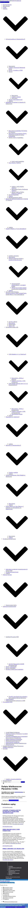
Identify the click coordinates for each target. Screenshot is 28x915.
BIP (9, 869)
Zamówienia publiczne (14, 867)
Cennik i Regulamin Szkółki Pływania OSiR (16, 664)
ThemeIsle (9, 878)
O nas (4, 7)
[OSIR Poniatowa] (10, 0)
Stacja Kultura (10, 744)
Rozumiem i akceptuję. (10, 907)
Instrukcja (14, 98)
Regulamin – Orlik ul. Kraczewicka (17, 409)
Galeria (11, 101)
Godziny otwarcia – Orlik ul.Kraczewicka (18, 412)
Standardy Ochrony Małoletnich (14, 871)
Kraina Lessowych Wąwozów (14, 739)
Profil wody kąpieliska (17, 161)
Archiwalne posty (14, 800)
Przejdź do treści (5, 881)
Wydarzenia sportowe (12, 572)
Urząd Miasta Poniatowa (13, 732)
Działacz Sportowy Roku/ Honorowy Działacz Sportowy (13, 746)
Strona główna (7, 4)
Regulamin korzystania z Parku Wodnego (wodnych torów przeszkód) (18, 135)
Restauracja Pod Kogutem (13, 740)
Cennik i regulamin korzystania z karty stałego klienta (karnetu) (18, 697)
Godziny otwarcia (14, 256)
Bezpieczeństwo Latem (15, 197)
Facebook (9, 862)
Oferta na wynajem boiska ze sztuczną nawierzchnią (18, 288)
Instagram (9, 865)
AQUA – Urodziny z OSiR (16, 70)
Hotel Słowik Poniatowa (12, 742)
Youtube (9, 864)
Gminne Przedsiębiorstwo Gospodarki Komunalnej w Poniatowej (16, 737)
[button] (7, 882)
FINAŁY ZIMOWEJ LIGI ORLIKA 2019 (13, 848)
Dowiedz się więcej (17, 824)
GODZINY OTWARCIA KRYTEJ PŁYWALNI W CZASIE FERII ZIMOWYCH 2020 (12, 812)
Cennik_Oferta (13, 321)
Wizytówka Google (16, 414)
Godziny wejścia (16, 97)
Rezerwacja (12, 324)
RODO (10, 874)
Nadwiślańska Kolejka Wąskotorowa (16, 743)
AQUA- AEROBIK (10, 668)
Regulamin (12, 66)
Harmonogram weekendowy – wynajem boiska (18, 285)
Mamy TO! (11, 326)
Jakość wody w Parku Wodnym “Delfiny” (17, 192)
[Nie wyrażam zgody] (25, 907)
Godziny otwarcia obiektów (13, 779)
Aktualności (6, 6)
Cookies (10, 866)
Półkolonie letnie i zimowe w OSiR (15, 700)
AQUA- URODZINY (11, 666)
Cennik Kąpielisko (14, 194)
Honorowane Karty (11, 605)
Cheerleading (10, 699)
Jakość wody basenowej (15, 99)
